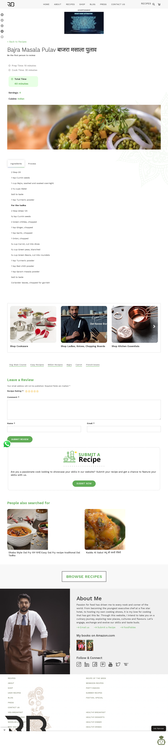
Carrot (79, 364)
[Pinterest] (2, 32)
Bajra (69, 364)
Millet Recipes (55, 364)
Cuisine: (13, 98)
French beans (92, 364)
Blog (92, 4)
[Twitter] (2, 21)
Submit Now (84, 483)
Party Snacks (93, 688)
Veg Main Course (17, 364)
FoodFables (130, 627)
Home (46, 4)
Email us (84, 627)
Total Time (20, 79)
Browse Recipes (84, 576)
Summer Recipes (94, 693)
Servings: (14, 92)
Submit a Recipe (106, 627)
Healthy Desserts (95, 717)
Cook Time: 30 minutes (24, 70)
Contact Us (118, 4)
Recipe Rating (15, 391)
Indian (21, 98)
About (57, 4)
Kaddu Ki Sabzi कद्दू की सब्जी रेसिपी (103, 552)
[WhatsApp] (2, 26)
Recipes (70, 4)
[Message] (2, 37)
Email (90, 423)
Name (11, 423)
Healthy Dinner (94, 722)
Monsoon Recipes (95, 683)
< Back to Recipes (17, 41)
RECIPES (146, 3)
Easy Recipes (37, 364)
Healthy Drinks (94, 727)
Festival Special (94, 698)
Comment (13, 397)
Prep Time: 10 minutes (23, 65)
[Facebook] (2, 15)
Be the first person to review (21, 55)
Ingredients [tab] (16, 163)
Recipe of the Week (96, 678)
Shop (82, 4)
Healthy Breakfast (96, 712)
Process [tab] (32, 163)
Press (103, 4)
